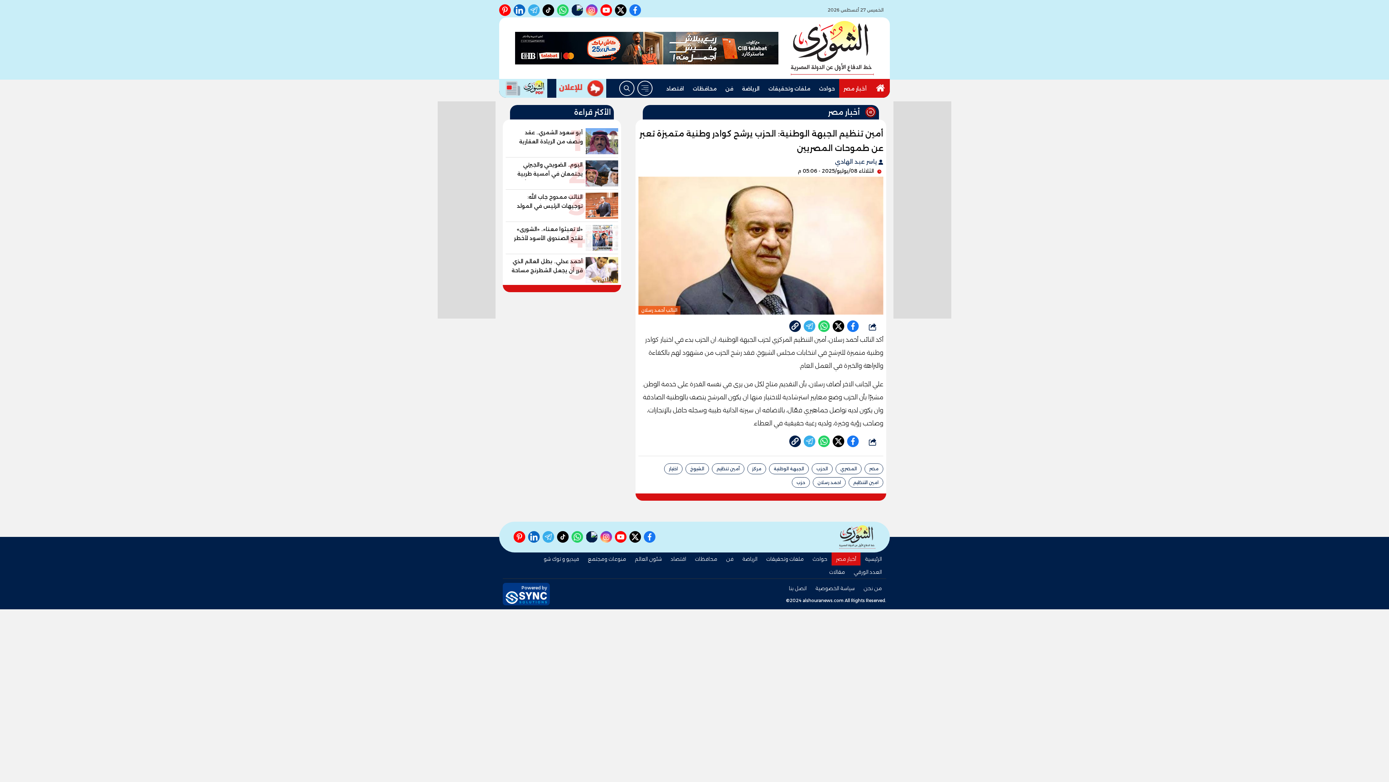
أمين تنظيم (728, 468)
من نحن (872, 588)
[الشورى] (832, 48)
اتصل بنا (798, 588)
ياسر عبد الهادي (856, 161)
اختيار (673, 468)
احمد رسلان (829, 482)
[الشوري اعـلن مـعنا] (581, 88)
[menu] (645, 88)
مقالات (837, 572)
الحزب (822, 468)
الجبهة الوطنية (789, 468)
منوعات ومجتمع (607, 559)
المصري (848, 468)
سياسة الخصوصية (835, 588)
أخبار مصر (855, 88)
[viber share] (809, 326)
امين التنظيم (866, 482)
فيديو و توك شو (561, 559)
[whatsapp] (795, 326)
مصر (874, 468)
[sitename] (857, 537)
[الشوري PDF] (523, 88)
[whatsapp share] (824, 326)
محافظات (705, 88)
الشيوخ (697, 468)
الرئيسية (873, 559)
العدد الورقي (868, 572)
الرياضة (751, 88)
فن (729, 88)
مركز (756, 468)
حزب (801, 482)
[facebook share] (853, 326)
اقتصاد (675, 88)
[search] (626, 88)
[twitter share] (838, 326)
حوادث (827, 88)
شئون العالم (648, 559)
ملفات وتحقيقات (789, 88)
